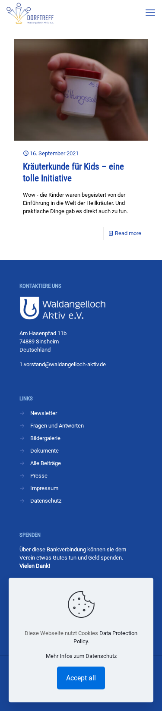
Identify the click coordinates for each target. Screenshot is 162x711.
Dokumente (44, 450)
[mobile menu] (150, 13)
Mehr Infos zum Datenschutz (81, 656)
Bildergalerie (45, 438)
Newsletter (43, 413)
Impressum (44, 488)
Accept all (81, 678)
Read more (128, 233)
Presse (39, 475)
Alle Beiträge (45, 463)
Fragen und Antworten (57, 425)
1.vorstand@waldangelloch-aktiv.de (62, 364)
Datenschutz (45, 500)
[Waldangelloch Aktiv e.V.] (30, 13)
